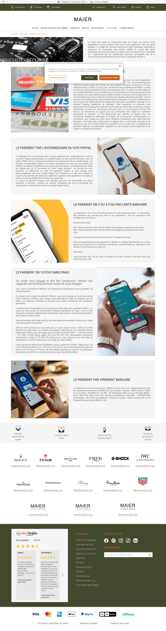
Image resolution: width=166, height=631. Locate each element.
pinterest (113, 540)
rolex (35, 28)
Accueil (14, 34)
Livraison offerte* (101, 1)
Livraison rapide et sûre (61, 436)
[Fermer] (120, 66)
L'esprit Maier (127, 28)
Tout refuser (89, 77)
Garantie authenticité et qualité (18, 436)
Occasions (111, 28)
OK (150, 554)
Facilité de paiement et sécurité (148, 436)
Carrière (79, 562)
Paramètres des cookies (87, 584)
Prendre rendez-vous (86, 580)
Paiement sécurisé (84, 544)
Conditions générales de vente (52, 623)
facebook (106, 540)
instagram (121, 540)
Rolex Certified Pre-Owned (54, 28)
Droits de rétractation (86, 549)
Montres (75, 28)
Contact (80, 571)
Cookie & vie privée (119, 623)
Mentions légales (89, 623)
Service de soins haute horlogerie (105, 436)
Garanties (80, 558)
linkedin (135, 540)
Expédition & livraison (86, 553)
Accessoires (97, 28)
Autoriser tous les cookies (109, 77)
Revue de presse (84, 567)
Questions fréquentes (86, 540)
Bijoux (85, 28)
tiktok (128, 540)
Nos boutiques (83, 575)
